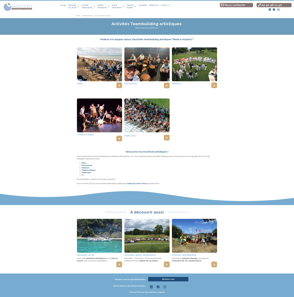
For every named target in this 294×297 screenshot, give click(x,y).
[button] (73, 6)
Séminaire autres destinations (140, 255)
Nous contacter (234, 5)
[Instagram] (278, 9)
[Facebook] (274, 9)
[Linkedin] (270, 9)
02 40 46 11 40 (271, 5)
